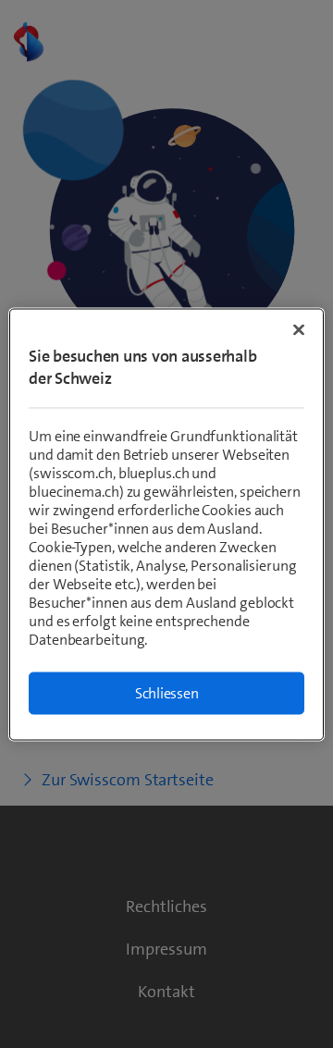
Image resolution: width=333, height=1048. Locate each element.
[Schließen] (298, 329)
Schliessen (167, 692)
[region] (166, 524)
